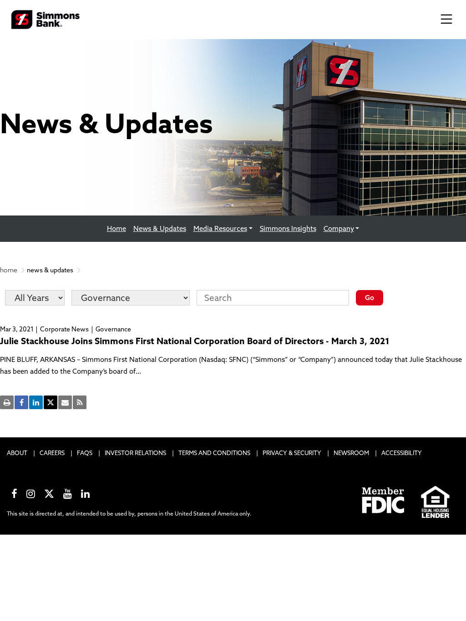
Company (339, 228)
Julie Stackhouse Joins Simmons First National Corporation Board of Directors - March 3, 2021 (195, 341)
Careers (52, 452)
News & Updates (161, 228)
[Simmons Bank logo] (45, 19)
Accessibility (401, 452)
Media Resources (220, 228)
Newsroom (351, 452)
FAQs (84, 452)
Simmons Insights (288, 228)
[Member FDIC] (383, 500)
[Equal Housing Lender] (436, 500)
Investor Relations (135, 452)
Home (116, 228)
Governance (113, 329)
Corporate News (64, 329)
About (17, 452)
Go (369, 297)
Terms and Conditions (214, 452)
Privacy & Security (292, 452)
